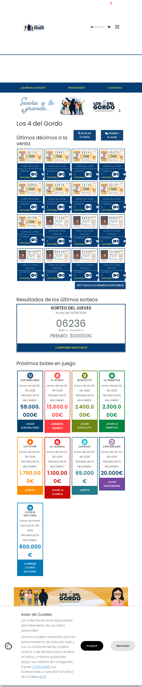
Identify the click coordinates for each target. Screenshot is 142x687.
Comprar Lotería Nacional (30, 567)
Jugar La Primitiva (112, 425)
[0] (111, 27)
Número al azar (113, 135)
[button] (22, 110)
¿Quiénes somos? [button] (33, 87)
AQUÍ (42, 677)
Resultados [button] (76, 87)
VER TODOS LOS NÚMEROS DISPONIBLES (100, 285)
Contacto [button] (115, 87)
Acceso (98, 27)
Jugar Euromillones (30, 425)
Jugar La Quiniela (57, 492)
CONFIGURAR (41, 667)
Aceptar (92, 646)
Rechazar (123, 646)
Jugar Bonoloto (85, 425)
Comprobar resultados (71, 347)
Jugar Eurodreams (112, 483)
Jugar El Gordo (57, 426)
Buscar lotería (85, 135)
